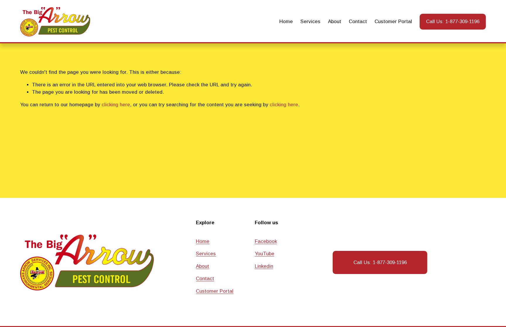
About (334, 21)
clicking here (116, 104)
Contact (358, 21)
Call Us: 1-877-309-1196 (452, 21)
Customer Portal (393, 21)
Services (310, 21)
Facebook (266, 241)
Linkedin (264, 266)
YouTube (264, 253)
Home (286, 21)
